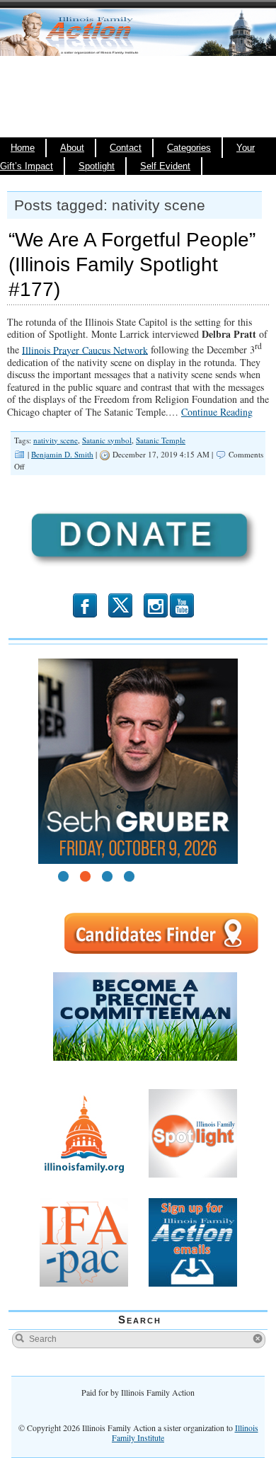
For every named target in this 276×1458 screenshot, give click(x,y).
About (72, 148)
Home (23, 148)
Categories (189, 148)
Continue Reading (217, 411)
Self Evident (165, 166)
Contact (126, 148)
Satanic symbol (107, 440)
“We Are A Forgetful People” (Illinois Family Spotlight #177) (131, 264)
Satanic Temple (160, 440)
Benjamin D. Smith (62, 454)
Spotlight (97, 166)
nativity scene (55, 440)
